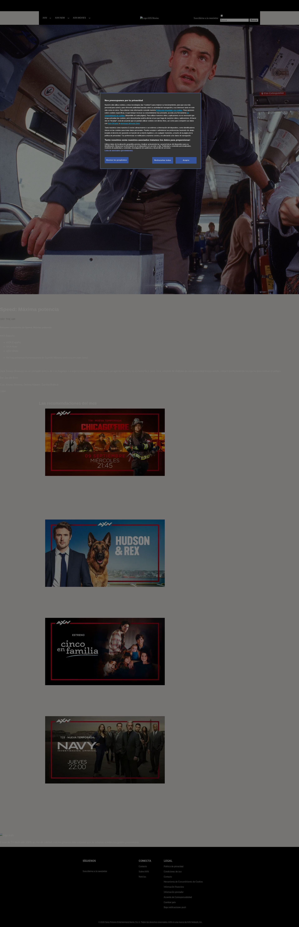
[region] (150, 131)
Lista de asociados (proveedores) (119, 150)
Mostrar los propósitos (116, 160)
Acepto (186, 160)
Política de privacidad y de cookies (169, 110)
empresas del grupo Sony (130, 123)
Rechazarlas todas (162, 160)
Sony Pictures (113, 123)
